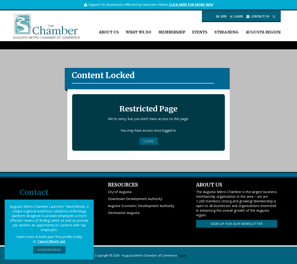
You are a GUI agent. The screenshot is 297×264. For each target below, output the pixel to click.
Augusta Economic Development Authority (141, 206)
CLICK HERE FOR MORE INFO (191, 4)
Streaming (226, 32)
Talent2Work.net (51, 241)
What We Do (138, 32)
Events (199, 32)
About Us (109, 32)
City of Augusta (120, 192)
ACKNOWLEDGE (49, 250)
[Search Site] (274, 16)
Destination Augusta (124, 213)
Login (149, 141)
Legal (182, 255)
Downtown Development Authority (135, 199)
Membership (171, 32)
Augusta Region (263, 32)
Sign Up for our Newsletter (237, 223)
